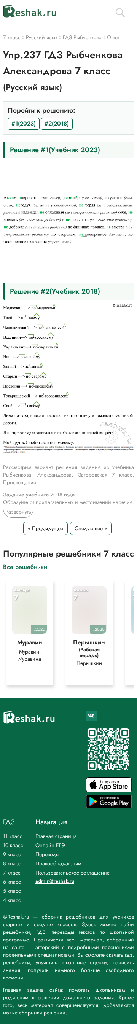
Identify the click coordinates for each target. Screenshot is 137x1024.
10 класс (13, 845)
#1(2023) (23, 123)
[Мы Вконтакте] (91, 716)
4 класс (12, 900)
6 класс (12, 882)
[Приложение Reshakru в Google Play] (109, 806)
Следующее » (91, 528)
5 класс (12, 891)
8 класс (12, 863)
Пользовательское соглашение (72, 872)
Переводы (47, 854)
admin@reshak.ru (54, 881)
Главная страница (56, 836)
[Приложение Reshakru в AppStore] (109, 790)
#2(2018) (57, 123)
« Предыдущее (45, 528)
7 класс (12, 872)
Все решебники (25, 567)
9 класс (12, 854)
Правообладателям (58, 863)
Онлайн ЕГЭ (50, 845)
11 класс (12, 836)
